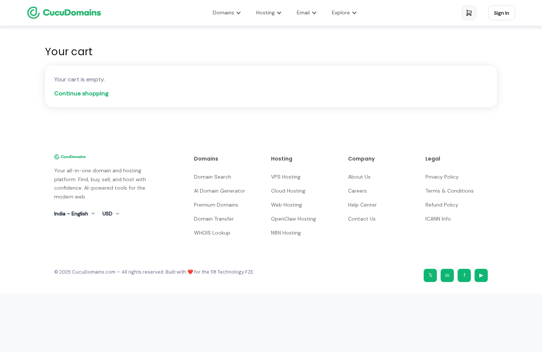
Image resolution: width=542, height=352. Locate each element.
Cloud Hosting (288, 190)
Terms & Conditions (449, 190)
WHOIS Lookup (212, 232)
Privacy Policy (442, 176)
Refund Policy (441, 204)
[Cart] (469, 13)
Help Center (362, 204)
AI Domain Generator (219, 190)
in (447, 275)
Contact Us (362, 218)
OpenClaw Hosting (293, 218)
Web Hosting (286, 204)
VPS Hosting (285, 176)
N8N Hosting (286, 232)
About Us (359, 176)
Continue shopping (81, 93)
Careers (357, 190)
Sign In (501, 13)
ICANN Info (438, 218)
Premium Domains (216, 204)
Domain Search (212, 176)
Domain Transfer (214, 218)
